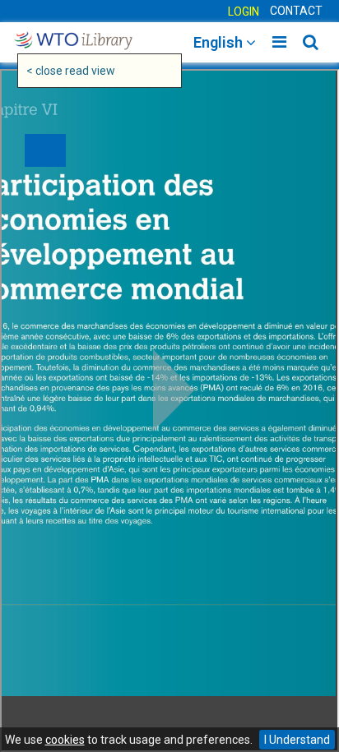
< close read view (70, 70)
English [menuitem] (219, 42)
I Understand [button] (297, 739)
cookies (65, 739)
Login (243, 11)
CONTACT (296, 10)
